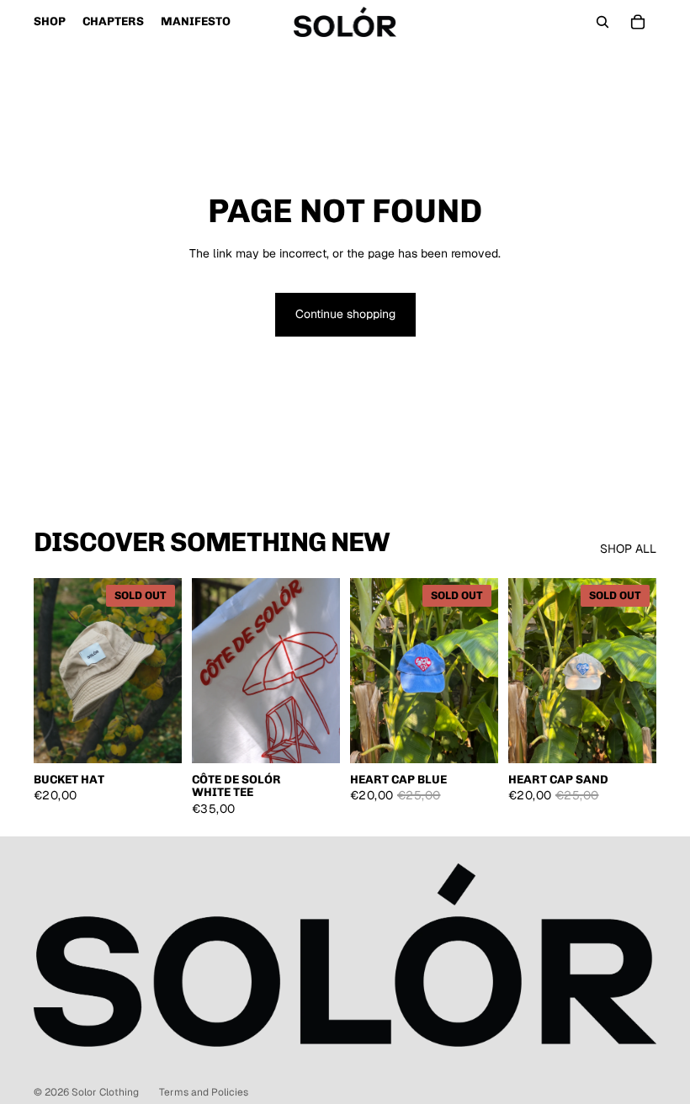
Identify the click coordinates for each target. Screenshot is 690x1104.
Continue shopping (345, 313)
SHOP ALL (628, 548)
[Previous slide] (205, 670)
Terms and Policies (203, 1092)
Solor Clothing (105, 1092)
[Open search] (602, 21)
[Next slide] (327, 670)
